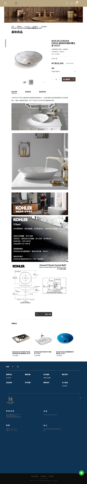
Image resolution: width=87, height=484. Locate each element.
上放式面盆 (44, 26)
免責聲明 (51, 476)
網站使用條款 (34, 476)
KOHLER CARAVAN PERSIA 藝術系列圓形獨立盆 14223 (26, 28)
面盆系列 (35, 26)
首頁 (12, 26)
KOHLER (27, 26)
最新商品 (19, 26)
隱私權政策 (44, 476)
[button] (44, 82)
